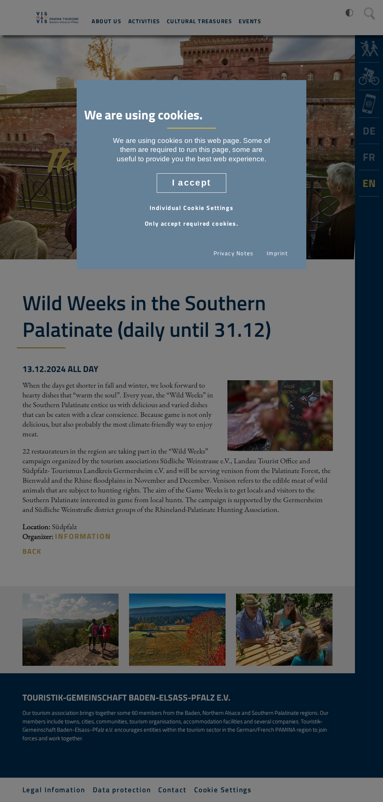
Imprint (277, 253)
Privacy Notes (234, 253)
